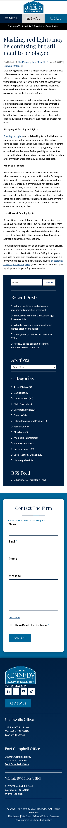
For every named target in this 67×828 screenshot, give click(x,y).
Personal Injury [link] (22, 448)
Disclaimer (14, 617)
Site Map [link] (26, 816)
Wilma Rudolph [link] (14, 793)
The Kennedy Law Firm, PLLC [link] (32, 62)
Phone (13, 558)
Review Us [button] (18, 703)
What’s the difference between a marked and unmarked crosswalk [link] (29, 308)
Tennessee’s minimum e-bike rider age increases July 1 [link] (32, 317)
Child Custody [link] (21, 403)
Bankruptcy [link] (20, 392)
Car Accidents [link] (21, 398)
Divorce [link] (18, 415)
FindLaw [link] (47, 819)
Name (12, 524)
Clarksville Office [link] (15, 734)
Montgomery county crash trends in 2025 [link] (31, 336)
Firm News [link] (19, 432)
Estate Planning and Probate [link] (29, 420)
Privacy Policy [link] (40, 816)
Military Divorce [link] (22, 443)
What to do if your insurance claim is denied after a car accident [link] (31, 326)
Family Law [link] (20, 426)
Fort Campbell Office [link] (17, 764)
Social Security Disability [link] (27, 454)
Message (15, 576)
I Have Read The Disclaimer (31, 625)
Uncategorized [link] (22, 460)
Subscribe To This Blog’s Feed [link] (30, 479)
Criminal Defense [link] (12, 65)
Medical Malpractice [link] (25, 437)
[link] (33, 7)
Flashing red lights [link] (13, 136)
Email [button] (35, 18)
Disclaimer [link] (14, 816)
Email (13, 541)
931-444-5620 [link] (18, 686)
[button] (11, 17)
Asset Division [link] (21, 387)
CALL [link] (57, 18)
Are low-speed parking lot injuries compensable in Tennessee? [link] (30, 345)
